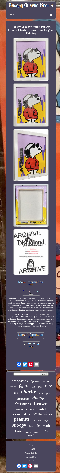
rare (48, 386)
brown (41, 403)
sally (33, 387)
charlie (28, 391)
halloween (19, 410)
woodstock (20, 381)
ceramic (46, 381)
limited (41, 409)
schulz (37, 414)
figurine (35, 381)
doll (33, 421)
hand (31, 426)
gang (48, 394)
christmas (22, 404)
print (40, 387)
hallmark (43, 426)
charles (18, 431)
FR (33, 461)
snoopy (19, 425)
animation (23, 398)
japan (28, 432)
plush (26, 414)
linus (48, 413)
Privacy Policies (31, 453)
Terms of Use (31, 457)
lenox (13, 386)
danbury (30, 409)
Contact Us (31, 449)
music (36, 432)
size (39, 420)
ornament (15, 414)
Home (31, 445)
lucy (44, 430)
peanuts (21, 419)
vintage (38, 397)
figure (24, 385)
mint (15, 392)
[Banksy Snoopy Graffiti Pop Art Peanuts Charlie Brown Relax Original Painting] (31, 59)
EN (29, 461)
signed (31, 435)
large (46, 420)
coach (41, 394)
